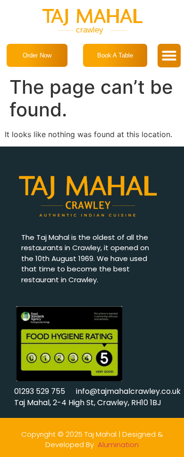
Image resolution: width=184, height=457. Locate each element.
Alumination (118, 444)
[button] (169, 55)
